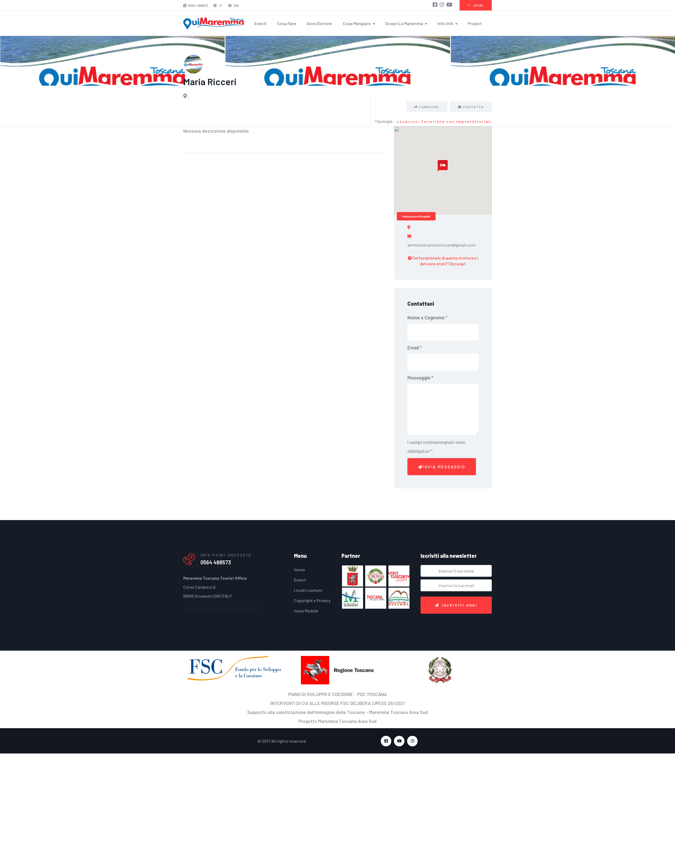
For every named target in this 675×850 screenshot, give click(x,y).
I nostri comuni (308, 590)
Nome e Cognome (427, 317)
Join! (478, 5)
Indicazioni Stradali (416, 216)
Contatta (473, 107)
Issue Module (306, 610)
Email (414, 347)
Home (299, 569)
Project (475, 23)
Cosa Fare (286, 23)
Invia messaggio (444, 466)
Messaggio (420, 378)
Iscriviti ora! (460, 605)
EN (236, 5)
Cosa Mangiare (357, 23)
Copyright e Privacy (312, 600)
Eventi (260, 23)
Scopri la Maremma (404, 23)
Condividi (431, 107)
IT (221, 5)
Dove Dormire (319, 23)
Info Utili (445, 23)
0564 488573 (198, 5)
